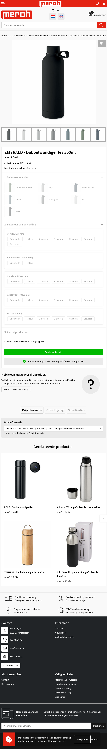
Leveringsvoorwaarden (65, 684)
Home (4, 35)
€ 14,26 (63, 580)
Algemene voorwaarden (66, 679)
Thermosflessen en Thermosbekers (31, 35)
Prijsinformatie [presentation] (32, 410)
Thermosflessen (59, 35)
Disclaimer (60, 696)
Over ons (59, 628)
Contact (5, 679)
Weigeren (94, 739)
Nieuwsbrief (60, 632)
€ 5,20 (11, 512)
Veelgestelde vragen (64, 637)
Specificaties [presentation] (76, 410)
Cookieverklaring (63, 688)
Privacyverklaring (63, 692)
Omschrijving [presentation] (55, 410)
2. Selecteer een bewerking (20, 224)
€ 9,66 (11, 577)
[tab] (32, 410)
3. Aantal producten (16, 332)
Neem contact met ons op (16, 389)
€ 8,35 (63, 512)
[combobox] (49, 25)
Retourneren (7, 684)
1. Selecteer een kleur (17, 177)
